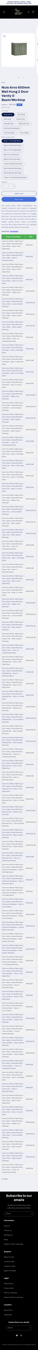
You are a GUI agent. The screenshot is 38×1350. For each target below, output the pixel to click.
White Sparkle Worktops (12, 173)
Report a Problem (10, 1271)
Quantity (4, 182)
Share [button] (6, 1179)
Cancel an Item (9, 1261)
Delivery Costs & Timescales (13, 1244)
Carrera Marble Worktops (13, 164)
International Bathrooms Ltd (15, 1344)
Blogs (6, 1239)
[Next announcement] (34, 2)
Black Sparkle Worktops (12, 168)
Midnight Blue (9, 123)
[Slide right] (23, 77)
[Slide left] (14, 77)
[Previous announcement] (4, 2)
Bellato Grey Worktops (12, 159)
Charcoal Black (9, 133)
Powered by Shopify (30, 1344)
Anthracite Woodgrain (12, 128)
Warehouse (8, 1315)
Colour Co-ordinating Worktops (15, 177)
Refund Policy (8, 1283)
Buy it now (19, 199)
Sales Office (8, 1310)
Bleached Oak (24, 123)
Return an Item (9, 1257)
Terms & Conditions (10, 1293)
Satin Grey (7, 119)
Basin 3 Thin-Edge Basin (12, 150)
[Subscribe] (32, 1213)
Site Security (8, 1235)
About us (7, 1226)
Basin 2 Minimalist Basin (12, 145)
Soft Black (21, 114)
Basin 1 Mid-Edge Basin (12, 141)
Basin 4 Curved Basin (11, 154)
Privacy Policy (8, 1288)
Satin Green (24, 133)
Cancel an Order (9, 1266)
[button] (4, 12)
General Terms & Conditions (13, 1297)
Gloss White (8, 114)
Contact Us (8, 1230)
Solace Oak (20, 119)
